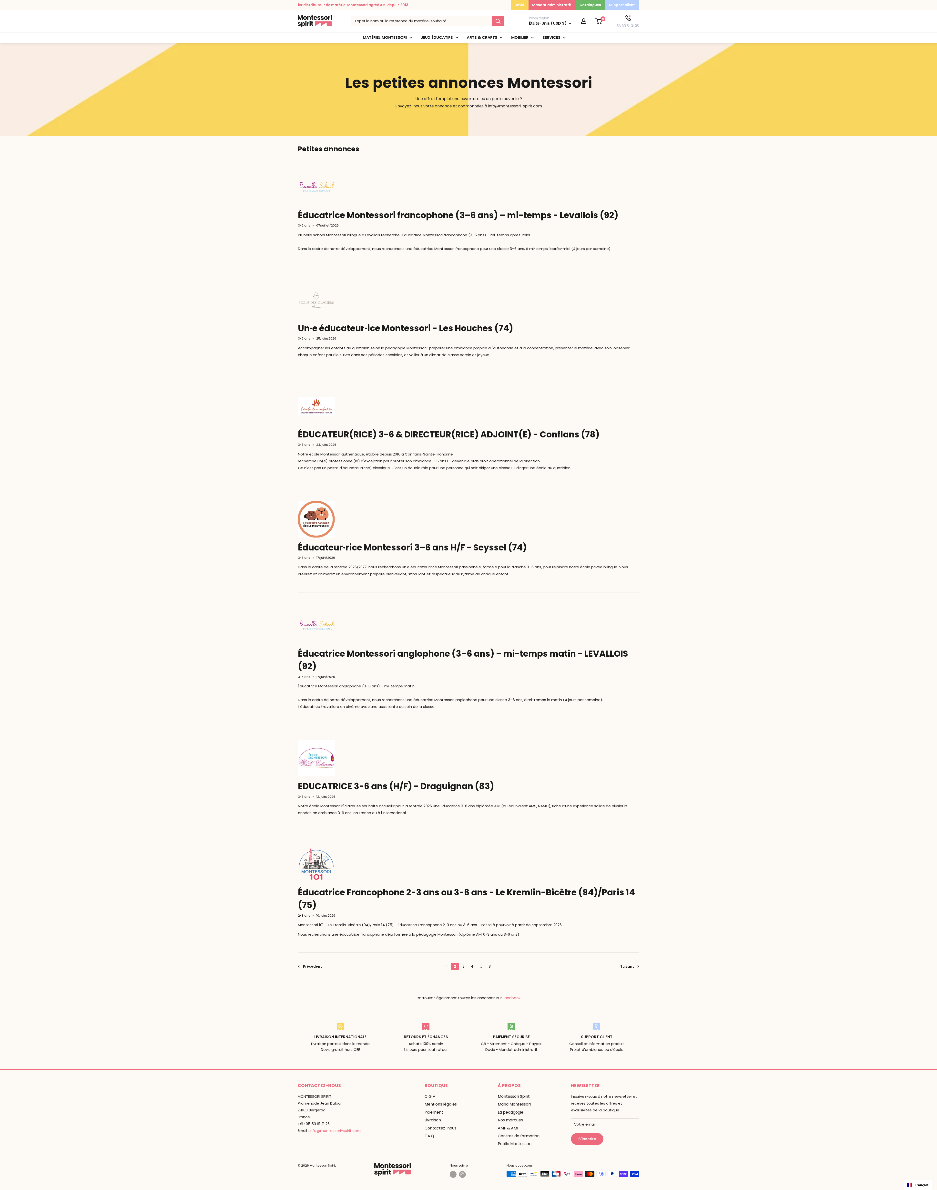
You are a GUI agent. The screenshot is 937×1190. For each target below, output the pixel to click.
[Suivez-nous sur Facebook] (453, 1174)
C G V (430, 1096)
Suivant (627, 966)
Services (551, 37)
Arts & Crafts (482, 37)
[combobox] (918, 1185)
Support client (622, 4)
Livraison (433, 1120)
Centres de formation (519, 1136)
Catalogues (590, 4)
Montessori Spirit (514, 1096)
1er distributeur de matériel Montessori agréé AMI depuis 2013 (353, 4)
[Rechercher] (498, 21)
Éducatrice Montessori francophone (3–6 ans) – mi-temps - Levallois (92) (458, 215)
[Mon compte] (583, 21)
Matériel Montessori (385, 37)
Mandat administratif (551, 4)
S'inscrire (587, 1138)
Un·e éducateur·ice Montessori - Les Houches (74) (405, 328)
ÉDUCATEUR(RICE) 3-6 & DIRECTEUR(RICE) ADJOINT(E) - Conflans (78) (449, 434)
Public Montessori (514, 1144)
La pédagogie (510, 1112)
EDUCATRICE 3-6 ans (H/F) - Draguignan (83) (396, 786)
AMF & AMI (508, 1128)
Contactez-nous (440, 1128)
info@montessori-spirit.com (335, 1130)
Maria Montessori (514, 1104)
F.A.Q (429, 1136)
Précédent (312, 966)
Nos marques (510, 1120)
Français (921, 1185)
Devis (519, 4)
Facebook (511, 997)
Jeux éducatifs (437, 37)
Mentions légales (441, 1104)
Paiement (434, 1112)
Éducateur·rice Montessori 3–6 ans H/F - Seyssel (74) (412, 547)
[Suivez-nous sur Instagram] (462, 1174)
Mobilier (520, 37)
